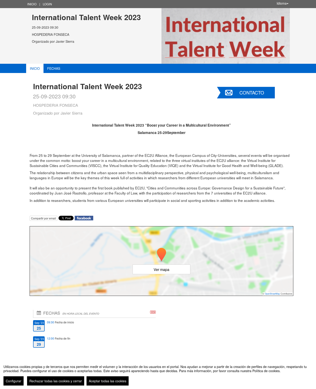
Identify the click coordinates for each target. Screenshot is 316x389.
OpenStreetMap (272, 293)
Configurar (13, 381)
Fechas (53, 68)
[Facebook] (84, 217)
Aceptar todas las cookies (107, 381)
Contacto (251, 92)
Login (47, 4)
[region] (158, 373)
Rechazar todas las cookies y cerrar (55, 381)
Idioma (282, 3)
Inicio (32, 4)
